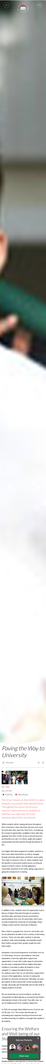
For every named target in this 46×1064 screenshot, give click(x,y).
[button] (24, 1056)
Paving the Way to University (23, 751)
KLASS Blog (8, 794)
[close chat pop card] (38, 1038)
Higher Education (23, 794)
